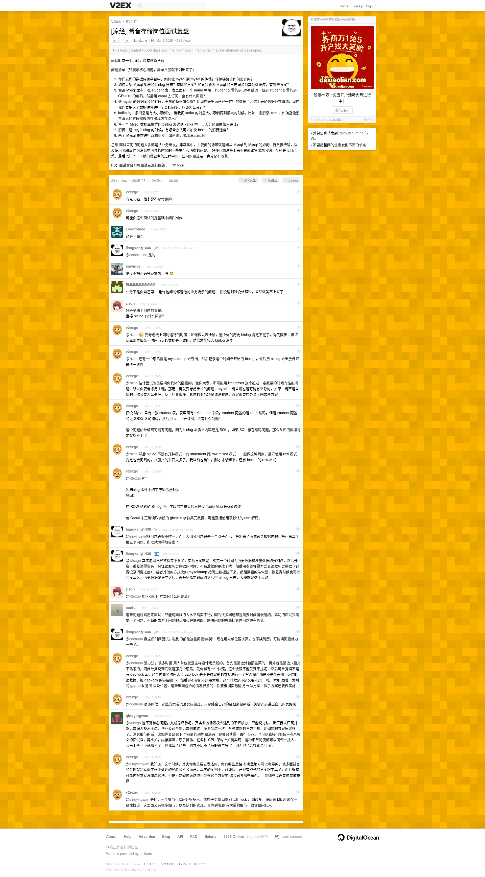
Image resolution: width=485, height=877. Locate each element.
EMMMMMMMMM (140, 284)
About (111, 836)
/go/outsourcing (351, 132)
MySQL (249, 180)
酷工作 (131, 21)
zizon (130, 303)
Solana (210, 836)
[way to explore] (121, 6)
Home (344, 6)
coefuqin (136, 638)
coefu (131, 607)
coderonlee (135, 228)
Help (128, 836)
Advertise (147, 836)
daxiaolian (336, 119)
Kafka (272, 180)
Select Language (290, 837)
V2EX (116, 21)
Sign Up (357, 6)
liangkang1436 (143, 40)
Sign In (371, 6)
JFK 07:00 (200, 864)
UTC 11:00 (150, 864)
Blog (166, 836)
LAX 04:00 (184, 864)
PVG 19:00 (167, 864)
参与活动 (342, 109)
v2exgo (132, 191)
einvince (133, 266)
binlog (292, 180)
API (180, 836)
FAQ (194, 836)
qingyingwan (137, 715)
